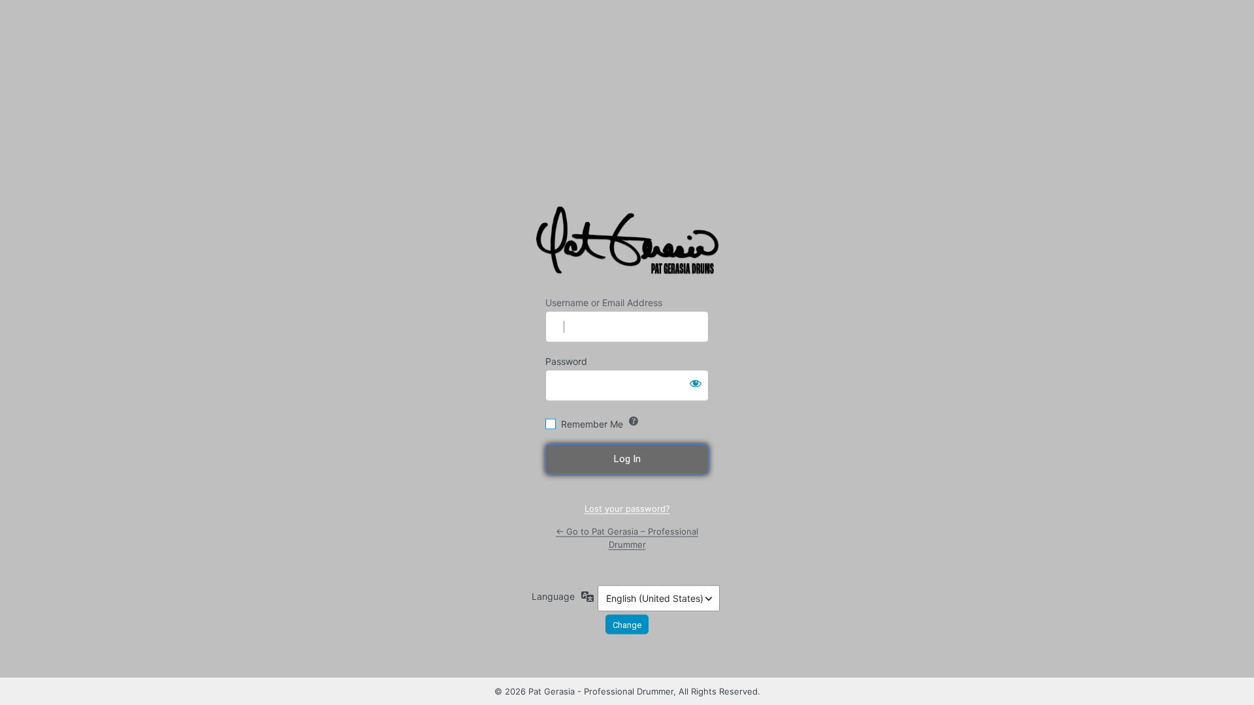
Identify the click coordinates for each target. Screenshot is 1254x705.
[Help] (633, 421)
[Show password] (696, 383)
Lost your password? (627, 508)
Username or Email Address (603, 302)
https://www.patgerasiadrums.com (629, 243)
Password (566, 361)
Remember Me (592, 424)
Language (553, 596)
